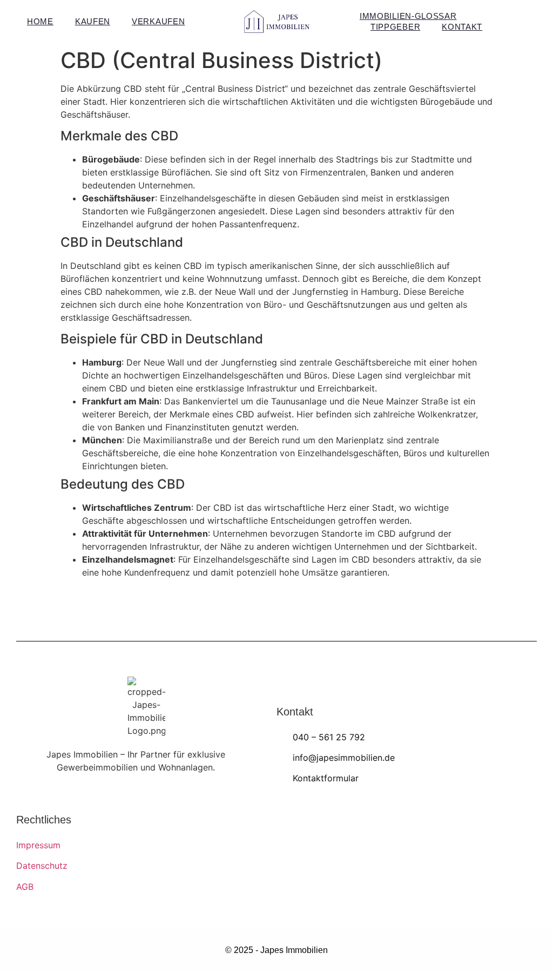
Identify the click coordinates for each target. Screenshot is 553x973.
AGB (24, 886)
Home (40, 21)
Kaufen (92, 21)
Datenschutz (42, 865)
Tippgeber (395, 26)
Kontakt (462, 26)
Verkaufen (158, 21)
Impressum (38, 845)
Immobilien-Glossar (408, 16)
